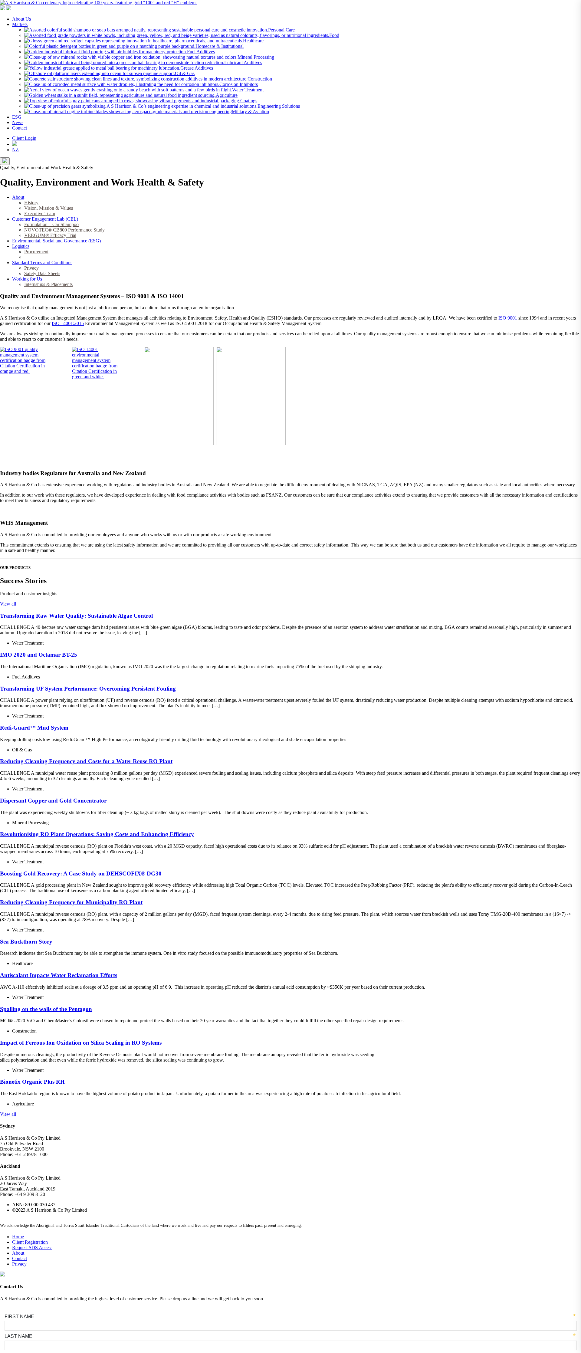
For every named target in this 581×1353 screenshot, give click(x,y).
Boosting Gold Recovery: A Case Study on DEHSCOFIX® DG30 (81, 873)
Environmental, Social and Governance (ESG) (56, 240)
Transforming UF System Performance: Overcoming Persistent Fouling (88, 688)
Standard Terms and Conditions (42, 262)
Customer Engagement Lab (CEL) (45, 219)
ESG (16, 117)
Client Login (24, 138)
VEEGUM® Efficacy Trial (50, 235)
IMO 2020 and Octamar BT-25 (38, 655)
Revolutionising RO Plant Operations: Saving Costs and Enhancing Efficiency (97, 834)
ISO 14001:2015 (68, 323)
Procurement (36, 251)
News (17, 122)
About (18, 197)
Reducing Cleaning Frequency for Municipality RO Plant (71, 902)
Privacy (31, 268)
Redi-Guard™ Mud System (34, 727)
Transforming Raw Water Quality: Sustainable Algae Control (76, 615)
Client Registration (30, 1242)
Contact (19, 127)
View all (8, 603)
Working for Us (27, 278)
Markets (20, 24)
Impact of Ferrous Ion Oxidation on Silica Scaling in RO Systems (81, 1042)
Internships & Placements (48, 284)
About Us (21, 18)
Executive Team (39, 213)
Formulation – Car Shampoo (51, 224)
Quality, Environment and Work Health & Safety (70, 257)
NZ (15, 149)
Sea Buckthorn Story (26, 941)
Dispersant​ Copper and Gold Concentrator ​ (54, 800)
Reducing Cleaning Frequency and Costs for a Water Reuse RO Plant (86, 761)
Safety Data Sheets (42, 273)
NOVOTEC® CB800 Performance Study (64, 229)
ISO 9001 (507, 317)
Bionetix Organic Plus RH (32, 1082)
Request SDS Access (32, 1247)
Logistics (20, 246)
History (31, 202)
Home (18, 1236)
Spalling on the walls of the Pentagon (46, 1009)
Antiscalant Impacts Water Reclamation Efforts (58, 975)
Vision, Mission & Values (48, 208)
